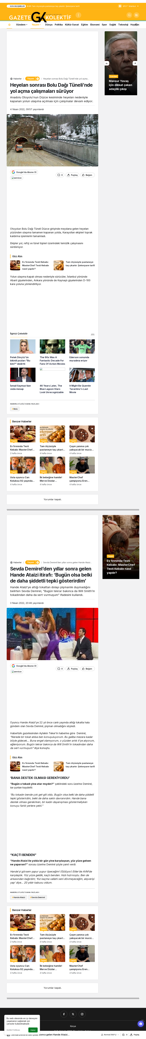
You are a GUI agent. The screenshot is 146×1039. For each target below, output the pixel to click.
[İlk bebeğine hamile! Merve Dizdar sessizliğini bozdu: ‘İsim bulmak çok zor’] (52, 471)
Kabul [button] (33, 1030)
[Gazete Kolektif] (40, 17)
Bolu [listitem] (15, 409)
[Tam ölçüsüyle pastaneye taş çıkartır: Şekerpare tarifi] (74, 265)
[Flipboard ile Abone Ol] (16, 178)
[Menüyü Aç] (78, 15)
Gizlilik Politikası (13, 1030)
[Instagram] (82, 1014)
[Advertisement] (52, 54)
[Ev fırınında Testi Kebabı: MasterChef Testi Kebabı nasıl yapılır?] (30, 265)
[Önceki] (107, 63)
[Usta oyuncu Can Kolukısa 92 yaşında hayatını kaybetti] (23, 471)
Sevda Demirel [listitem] (37, 897)
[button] (136, 15)
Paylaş (136, 1035)
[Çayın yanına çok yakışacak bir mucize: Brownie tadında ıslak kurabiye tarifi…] (82, 439)
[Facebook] (63, 1014)
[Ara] (129, 15)
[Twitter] (73, 1014)
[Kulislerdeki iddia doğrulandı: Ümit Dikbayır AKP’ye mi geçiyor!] (121, 63)
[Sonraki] (135, 63)
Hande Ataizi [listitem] (18, 897)
